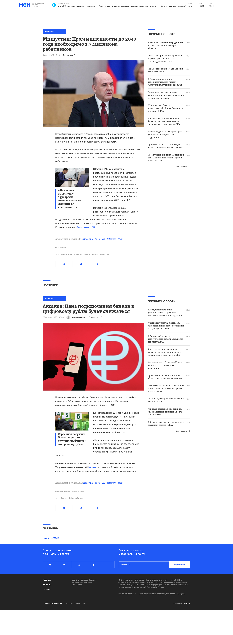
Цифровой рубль (75, 498)
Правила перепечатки (52, 603)
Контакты (47, 585)
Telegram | (112, 239)
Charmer (186, 603)
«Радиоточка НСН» (86, 227)
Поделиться (67, 55)
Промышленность (82, 254)
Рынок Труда (66, 254)
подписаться (179, 564)
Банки (64, 498)
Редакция (47, 580)
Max (120, 239)
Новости (88, 239)
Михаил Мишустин (100, 254)
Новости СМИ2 (51, 538)
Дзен (97, 239)
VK (103, 239)
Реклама (46, 589)
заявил (92, 467)
